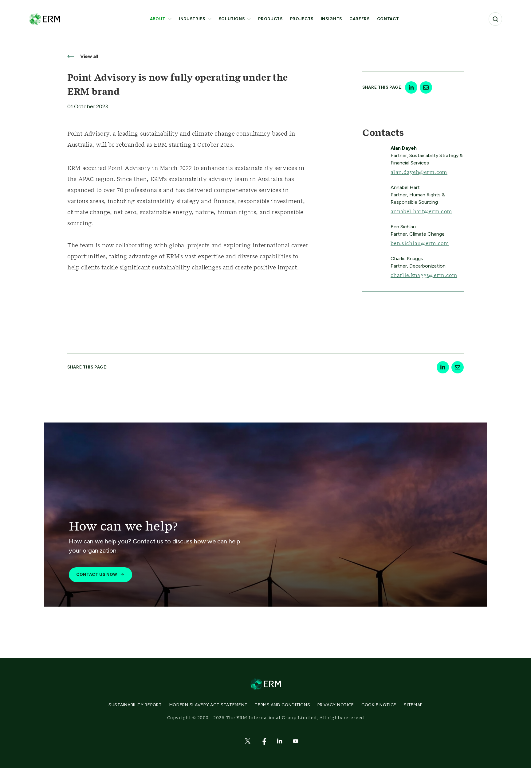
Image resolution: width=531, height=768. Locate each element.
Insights (331, 19)
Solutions (232, 19)
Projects (301, 19)
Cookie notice (378, 705)
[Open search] (495, 19)
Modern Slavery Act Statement (208, 705)
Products (270, 19)
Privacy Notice (335, 705)
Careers (359, 19)
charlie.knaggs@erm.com (424, 275)
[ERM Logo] (44, 19)
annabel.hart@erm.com (421, 211)
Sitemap (413, 705)
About (157, 19)
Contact (388, 19)
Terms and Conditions (282, 705)
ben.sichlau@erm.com (420, 243)
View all (88, 56)
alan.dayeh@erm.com (419, 172)
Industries (192, 19)
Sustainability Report (135, 705)
